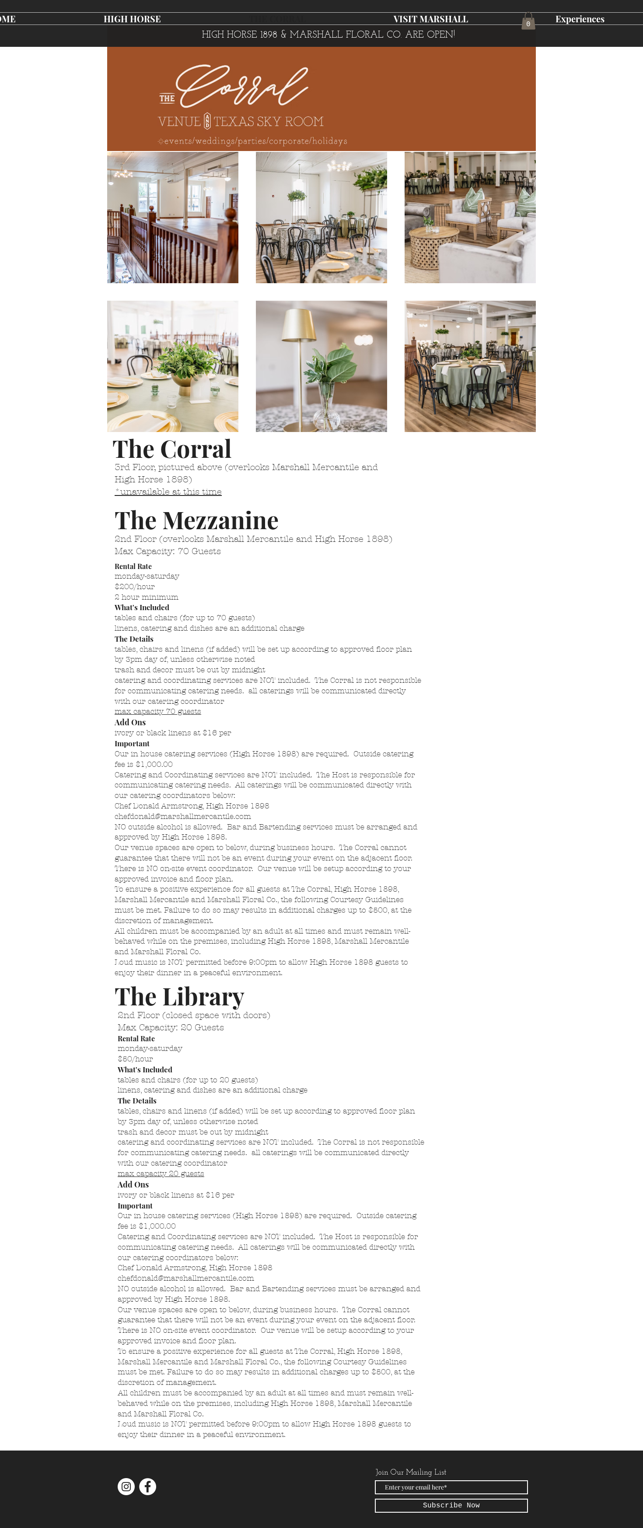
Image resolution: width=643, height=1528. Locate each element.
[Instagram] (126, 1486)
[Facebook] (147, 1486)
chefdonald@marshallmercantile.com (183, 816)
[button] (528, 21)
